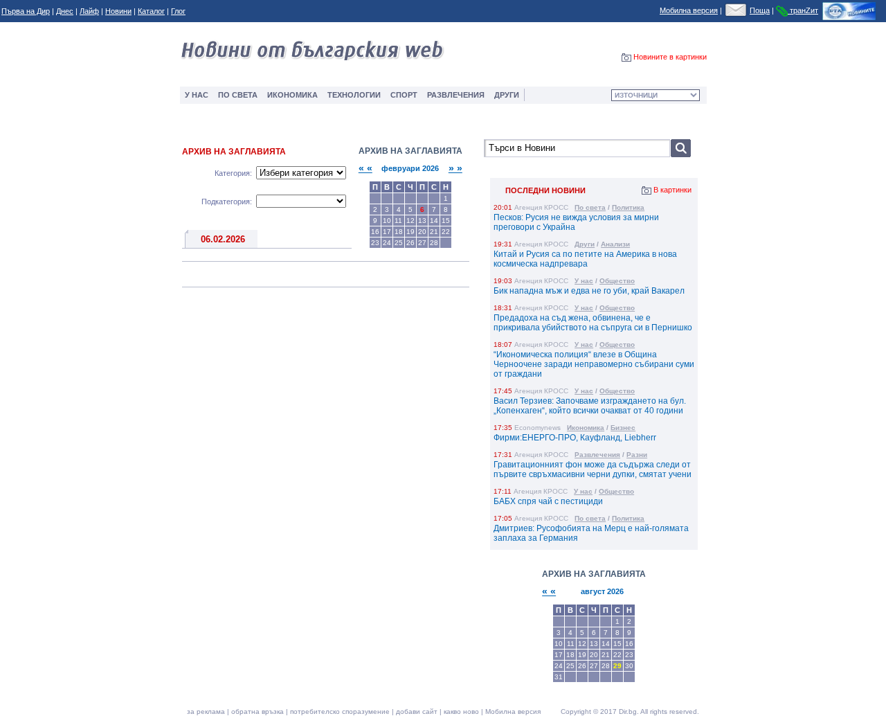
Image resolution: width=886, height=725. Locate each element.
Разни (636, 454)
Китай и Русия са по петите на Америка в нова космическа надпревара (585, 259)
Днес (64, 11)
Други (585, 244)
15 (446, 220)
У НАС (196, 95)
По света (590, 207)
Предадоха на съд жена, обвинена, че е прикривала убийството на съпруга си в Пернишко (593, 322)
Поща (760, 10)
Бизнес (623, 427)
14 (434, 220)
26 (410, 243)
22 (446, 231)
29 (617, 666)
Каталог (151, 11)
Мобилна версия (689, 10)
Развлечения (597, 454)
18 (399, 231)
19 (410, 231)
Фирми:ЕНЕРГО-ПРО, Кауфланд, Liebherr (575, 437)
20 (422, 231)
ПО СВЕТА (237, 95)
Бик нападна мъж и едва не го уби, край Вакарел (589, 291)
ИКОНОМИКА (292, 95)
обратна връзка (257, 711)
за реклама (206, 711)
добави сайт (416, 711)
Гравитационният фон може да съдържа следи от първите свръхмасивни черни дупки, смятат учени (592, 469)
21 (434, 231)
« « (365, 168)
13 (422, 220)
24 (387, 243)
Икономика (585, 427)
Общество (617, 281)
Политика (628, 207)
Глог (178, 11)
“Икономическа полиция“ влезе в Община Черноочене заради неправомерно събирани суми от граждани (594, 364)
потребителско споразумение (340, 711)
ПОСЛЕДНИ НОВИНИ (545, 190)
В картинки (672, 190)
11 (398, 220)
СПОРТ (403, 95)
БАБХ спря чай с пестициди (548, 501)
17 (387, 231)
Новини (118, 11)
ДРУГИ (506, 95)
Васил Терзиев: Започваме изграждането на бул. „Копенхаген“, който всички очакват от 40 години (590, 405)
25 (399, 243)
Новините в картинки (670, 57)
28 (434, 243)
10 (387, 220)
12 (410, 220)
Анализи (615, 244)
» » (455, 168)
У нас (584, 281)
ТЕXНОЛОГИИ (354, 95)
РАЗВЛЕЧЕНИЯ (456, 95)
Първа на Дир (25, 11)
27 (422, 243)
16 (375, 231)
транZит (803, 10)
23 (375, 243)
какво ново (461, 711)
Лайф (89, 11)
